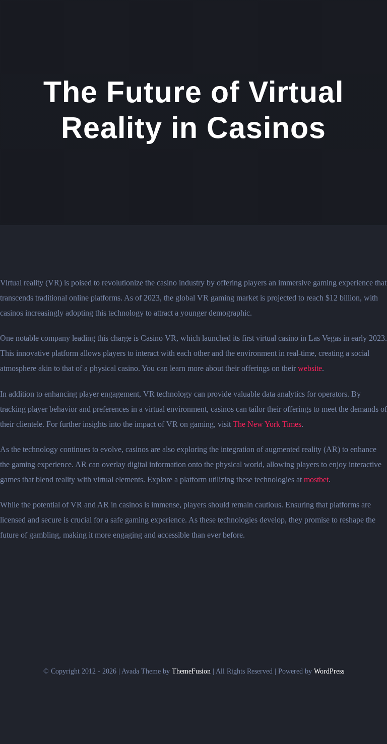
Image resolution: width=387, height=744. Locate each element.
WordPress (329, 671)
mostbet (316, 479)
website (310, 368)
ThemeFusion (191, 671)
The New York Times (267, 424)
